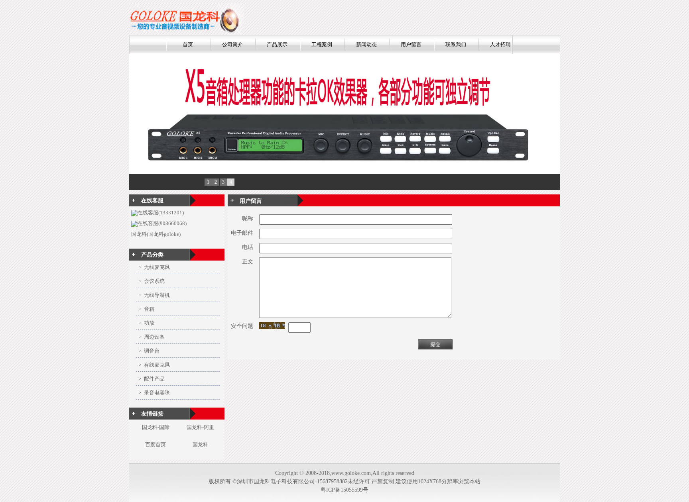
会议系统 (154, 281)
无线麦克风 (157, 267)
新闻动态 (366, 44)
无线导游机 (157, 295)
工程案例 (321, 44)
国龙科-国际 (155, 427)
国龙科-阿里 (200, 427)
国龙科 (200, 444)
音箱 (149, 309)
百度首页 (155, 444)
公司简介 (232, 44)
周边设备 (154, 337)
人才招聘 (500, 44)
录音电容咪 (157, 393)
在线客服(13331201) (161, 213)
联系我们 (455, 44)
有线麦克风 (157, 365)
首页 (188, 44)
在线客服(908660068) (162, 223)
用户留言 (411, 44)
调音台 (151, 351)
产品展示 (277, 44)
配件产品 (154, 379)
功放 (149, 323)
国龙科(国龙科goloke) (156, 234)
